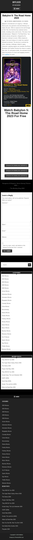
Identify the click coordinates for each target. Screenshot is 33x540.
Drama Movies (6, 312)
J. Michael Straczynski (14, 90)
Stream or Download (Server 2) (16, 165)
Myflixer (16, 2)
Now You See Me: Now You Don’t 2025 (12, 522)
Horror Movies (5, 325)
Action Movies (6, 291)
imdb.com (9, 104)
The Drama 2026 (6, 365)
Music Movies (5, 327)
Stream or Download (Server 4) (16, 175)
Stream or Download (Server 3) (16, 170)
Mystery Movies (6, 331)
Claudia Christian (21, 91)
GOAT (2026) (5, 378)
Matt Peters (12, 88)
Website (4, 237)
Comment (5, 203)
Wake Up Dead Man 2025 (8, 387)
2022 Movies (5, 276)
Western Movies (6, 349)
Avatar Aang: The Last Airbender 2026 (12, 375)
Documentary (5, 309)
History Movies (6, 321)
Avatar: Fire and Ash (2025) (9, 384)
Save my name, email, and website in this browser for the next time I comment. (14, 246)
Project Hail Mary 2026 (8, 369)
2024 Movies (5, 282)
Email (4, 231)
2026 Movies (5, 288)
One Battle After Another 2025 (10, 526)
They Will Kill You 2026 (8, 359)
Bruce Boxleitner (11, 91)
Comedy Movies (6, 303)
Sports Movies (6, 340)
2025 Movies (5, 285)
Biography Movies (6, 300)
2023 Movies (9, 21)
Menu (17, 8)
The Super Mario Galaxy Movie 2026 (11, 363)
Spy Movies (5, 343)
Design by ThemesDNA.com (16, 537)
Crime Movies (5, 306)
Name (4, 224)
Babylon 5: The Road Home (15, 85)
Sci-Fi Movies (25, 21)
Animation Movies (17, 21)
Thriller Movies (6, 346)
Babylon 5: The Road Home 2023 (16, 16)
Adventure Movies (7, 294)
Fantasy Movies (6, 318)
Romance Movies (6, 334)
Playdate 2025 (6, 529)
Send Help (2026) (6, 381)
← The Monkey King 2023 (16, 188)
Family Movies (6, 315)
